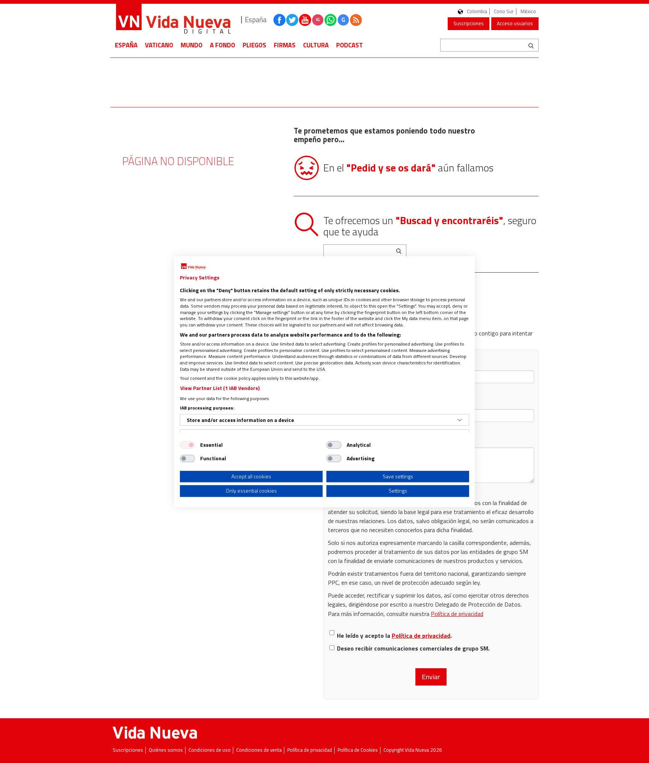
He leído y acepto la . (394, 635)
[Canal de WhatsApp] (330, 20)
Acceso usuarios (515, 23)
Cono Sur (504, 11)
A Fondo (222, 45)
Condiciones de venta (259, 750)
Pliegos (254, 45)
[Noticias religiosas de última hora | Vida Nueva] (173, 20)
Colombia (477, 11)
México (528, 11)
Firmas (285, 45)
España (126, 45)
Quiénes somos (166, 750)
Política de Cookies (358, 750)
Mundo (191, 45)
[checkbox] (187, 445)
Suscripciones (468, 23)
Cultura (316, 45)
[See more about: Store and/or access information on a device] (460, 420)
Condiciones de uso (210, 750)
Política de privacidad (457, 613)
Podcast (349, 45)
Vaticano (159, 45)
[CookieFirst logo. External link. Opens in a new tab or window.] (193, 266)
